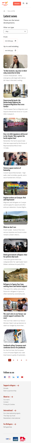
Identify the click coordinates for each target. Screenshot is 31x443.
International (8, 410)
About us (6, 396)
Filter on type (8, 27)
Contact (5, 402)
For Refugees (8, 424)
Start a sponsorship (9, 391)
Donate (17, 4)
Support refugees (9, 385)
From (5, 37)
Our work (6, 400)
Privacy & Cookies (9, 404)
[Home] (4, 11)
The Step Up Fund (9, 416)
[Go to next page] (26, 360)
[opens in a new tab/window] (8, 441)
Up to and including (10, 46)
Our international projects (11, 413)
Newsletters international (11, 418)
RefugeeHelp (7, 427)
